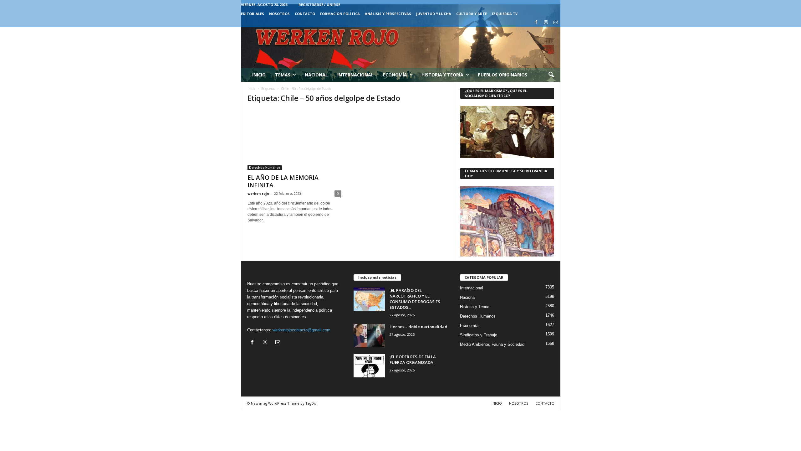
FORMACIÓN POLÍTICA (340, 13)
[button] (551, 75)
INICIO (497, 403)
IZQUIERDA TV (505, 13)
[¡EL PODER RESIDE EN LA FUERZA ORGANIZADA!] (369, 365)
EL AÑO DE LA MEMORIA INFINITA (283, 181)
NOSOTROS (279, 13)
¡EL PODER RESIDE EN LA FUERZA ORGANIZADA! (413, 359)
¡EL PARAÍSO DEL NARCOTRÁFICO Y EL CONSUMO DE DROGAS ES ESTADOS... (415, 299)
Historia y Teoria (474, 306)
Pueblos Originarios (502, 75)
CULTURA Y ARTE (471, 13)
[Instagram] (546, 22)
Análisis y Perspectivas (388, 13)
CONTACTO (305, 13)
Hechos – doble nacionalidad (418, 326)
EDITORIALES (252, 13)
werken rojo (258, 193)
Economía (395, 75)
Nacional (316, 75)
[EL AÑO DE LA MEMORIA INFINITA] (294, 139)
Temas (282, 75)
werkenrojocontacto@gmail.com (301, 330)
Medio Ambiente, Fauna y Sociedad (492, 344)
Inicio (259, 75)
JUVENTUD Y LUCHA (433, 13)
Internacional (355, 75)
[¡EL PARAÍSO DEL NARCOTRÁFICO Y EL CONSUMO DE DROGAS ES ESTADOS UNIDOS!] (369, 299)
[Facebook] (536, 22)
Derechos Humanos (265, 167)
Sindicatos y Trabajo (478, 335)
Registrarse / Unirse (319, 4)
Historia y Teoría (442, 75)
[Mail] (555, 22)
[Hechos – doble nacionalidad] (369, 335)
